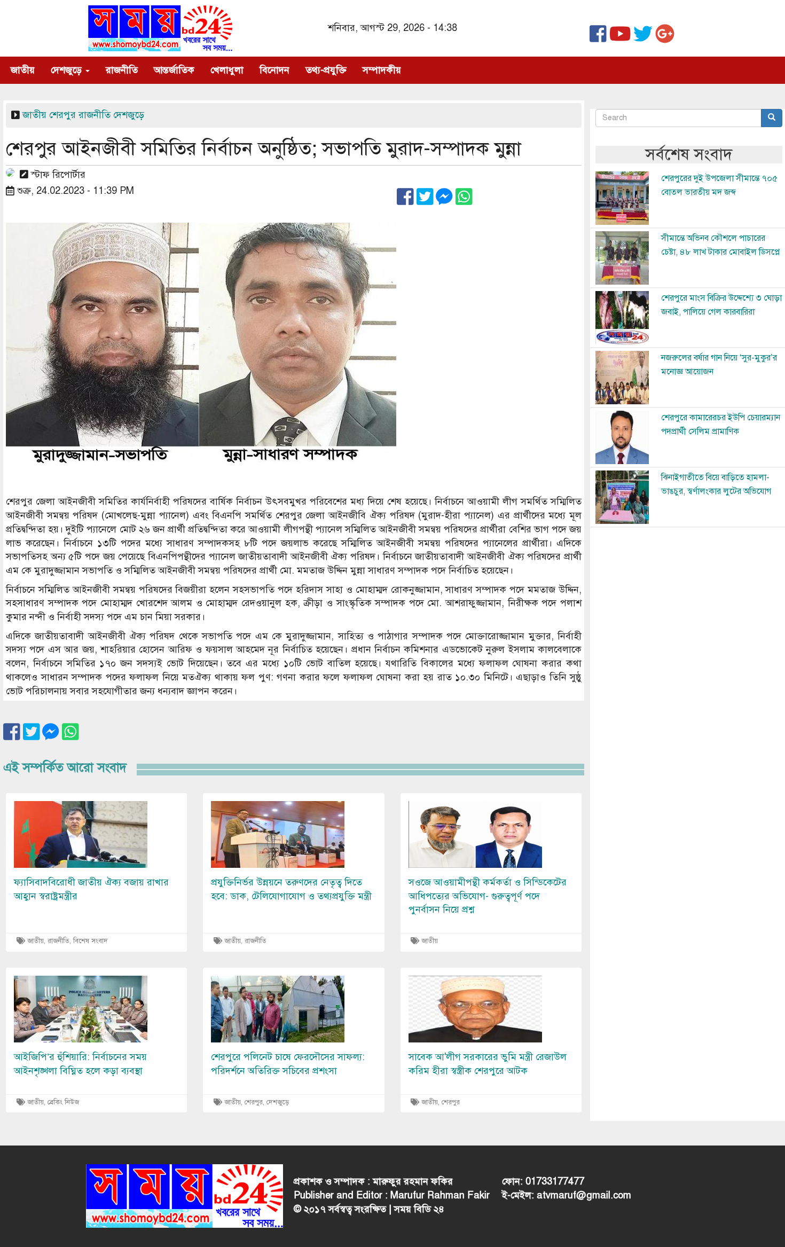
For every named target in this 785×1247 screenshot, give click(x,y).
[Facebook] (598, 38)
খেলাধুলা (227, 70)
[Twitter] (643, 38)
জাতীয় (23, 70)
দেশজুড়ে (67, 70)
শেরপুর (62, 115)
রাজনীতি (122, 70)
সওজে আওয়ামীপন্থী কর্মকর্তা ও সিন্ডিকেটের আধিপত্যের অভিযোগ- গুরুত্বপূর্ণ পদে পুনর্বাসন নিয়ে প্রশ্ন (488, 895)
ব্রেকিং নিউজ (63, 1102)
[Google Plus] (664, 38)
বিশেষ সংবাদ (90, 941)
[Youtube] (620, 38)
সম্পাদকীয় (382, 70)
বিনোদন (274, 70)
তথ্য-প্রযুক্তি (326, 70)
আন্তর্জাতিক (174, 70)
